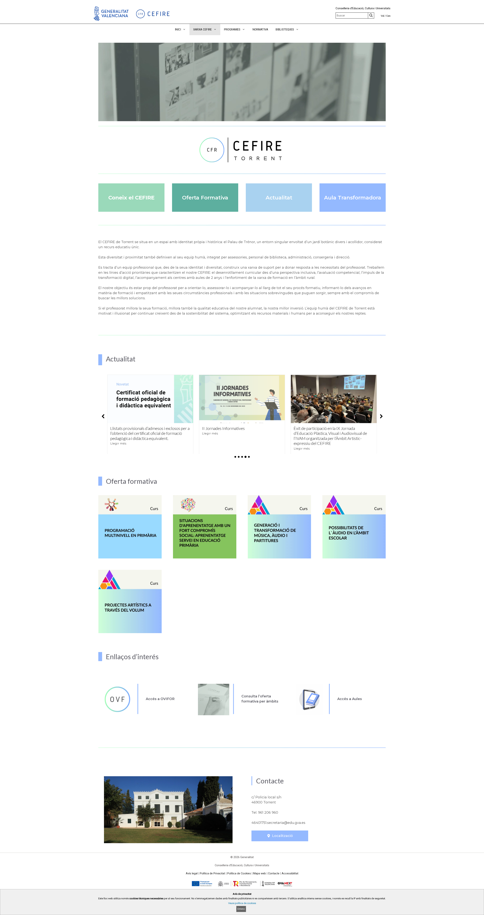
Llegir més (118, 433)
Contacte (273, 873)
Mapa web (259, 873)
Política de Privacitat (212, 873)
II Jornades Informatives (131, 428)
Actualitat (279, 197)
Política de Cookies (239, 873)
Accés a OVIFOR (160, 699)
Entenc (241, 908)
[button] (307, 29)
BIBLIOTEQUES (285, 29)
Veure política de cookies (242, 903)
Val (382, 15)
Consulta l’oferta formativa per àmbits (259, 698)
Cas (388, 15)
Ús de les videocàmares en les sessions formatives (327, 431)
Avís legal (192, 873)
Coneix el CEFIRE (131, 197)
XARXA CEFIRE (202, 29)
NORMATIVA (260, 29)
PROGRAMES (232, 29)
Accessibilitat (290, 873)
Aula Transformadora (352, 197)
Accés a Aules (349, 699)
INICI (178, 29)
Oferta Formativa (205, 197)
